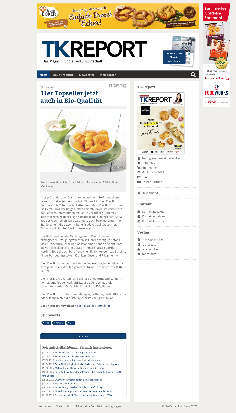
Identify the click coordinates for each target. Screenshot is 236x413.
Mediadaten (108, 75)
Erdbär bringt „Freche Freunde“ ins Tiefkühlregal (79, 387)
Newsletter (86, 75)
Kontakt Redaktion (154, 211)
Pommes (59, 322)
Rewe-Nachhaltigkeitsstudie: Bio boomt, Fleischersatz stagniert (87, 364)
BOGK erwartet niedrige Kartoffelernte (74, 356)
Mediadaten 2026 (152, 172)
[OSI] (216, 106)
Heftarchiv (148, 163)
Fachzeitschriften (152, 240)
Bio (71, 322)
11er (47, 322)
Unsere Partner (151, 182)
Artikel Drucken (124, 87)
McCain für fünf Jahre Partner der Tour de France (80, 367)
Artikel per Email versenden (121, 87)
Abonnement (150, 168)
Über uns (147, 177)
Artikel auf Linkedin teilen (118, 87)
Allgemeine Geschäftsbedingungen (98, 406)
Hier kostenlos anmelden (93, 306)
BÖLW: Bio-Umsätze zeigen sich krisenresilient (78, 379)
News (43, 75)
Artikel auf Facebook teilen (111, 87)
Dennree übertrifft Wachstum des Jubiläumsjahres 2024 (83, 395)
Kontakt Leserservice (155, 221)
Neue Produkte (63, 75)
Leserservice (149, 249)
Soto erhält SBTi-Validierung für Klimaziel (75, 352)
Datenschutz (64, 406)
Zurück (83, 336)
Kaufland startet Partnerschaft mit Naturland (78, 360)
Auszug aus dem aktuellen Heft (161, 158)
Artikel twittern (114, 87)
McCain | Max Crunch (66, 383)
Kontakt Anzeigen (153, 216)
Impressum (148, 254)
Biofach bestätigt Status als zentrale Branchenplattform (83, 391)
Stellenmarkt (149, 193)
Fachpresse (148, 244)
